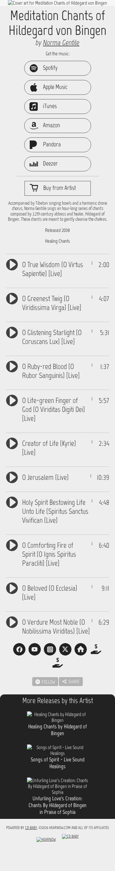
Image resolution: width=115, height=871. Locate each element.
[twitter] (65, 649)
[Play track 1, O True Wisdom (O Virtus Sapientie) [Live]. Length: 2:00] (12, 264)
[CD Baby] (70, 841)
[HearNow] (46, 841)
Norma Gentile (61, 42)
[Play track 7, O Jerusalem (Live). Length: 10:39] (12, 477)
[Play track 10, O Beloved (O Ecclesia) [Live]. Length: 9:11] (12, 587)
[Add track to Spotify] (92, 263)
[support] (96, 649)
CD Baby (31, 827)
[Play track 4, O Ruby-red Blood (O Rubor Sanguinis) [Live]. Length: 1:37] (12, 366)
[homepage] (81, 649)
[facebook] (19, 649)
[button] (71, 681)
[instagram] (50, 649)
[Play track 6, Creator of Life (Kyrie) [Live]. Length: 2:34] (12, 443)
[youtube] (35, 649)
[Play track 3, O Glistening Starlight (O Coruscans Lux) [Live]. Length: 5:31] (12, 332)
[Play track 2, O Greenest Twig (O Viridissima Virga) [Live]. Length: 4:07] (12, 298)
